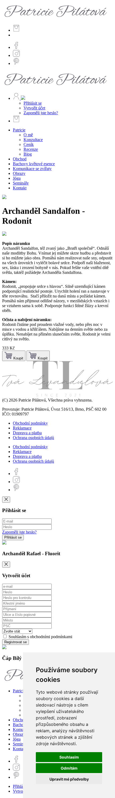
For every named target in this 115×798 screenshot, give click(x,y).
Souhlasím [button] (69, 757)
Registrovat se (15, 642)
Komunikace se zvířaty (32, 168)
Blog (28, 154)
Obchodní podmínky (30, 423)
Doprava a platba (27, 433)
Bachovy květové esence (34, 163)
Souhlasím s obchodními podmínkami (39, 636)
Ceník (29, 144)
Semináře (21, 183)
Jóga (17, 178)
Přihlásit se (33, 103)
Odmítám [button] (69, 768)
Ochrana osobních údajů (33, 437)
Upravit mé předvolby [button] (69, 779)
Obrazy (19, 173)
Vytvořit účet (34, 108)
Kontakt (19, 188)
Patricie (19, 130)
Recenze (31, 149)
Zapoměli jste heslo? (41, 113)
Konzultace (33, 139)
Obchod (19, 159)
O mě (28, 135)
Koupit (17, 358)
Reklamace (22, 428)
